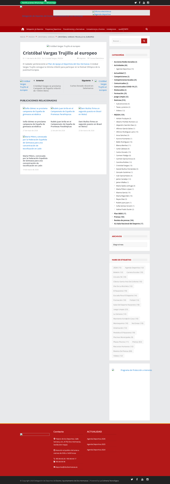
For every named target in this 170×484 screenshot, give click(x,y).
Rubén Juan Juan (122, 202)
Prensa (117, 217)
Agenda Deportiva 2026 (96, 439)
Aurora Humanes (123, 138)
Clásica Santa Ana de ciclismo (127, 281)
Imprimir (82, 58)
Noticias (117, 100)
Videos (119, 110)
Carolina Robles (122, 162)
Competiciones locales (123, 80)
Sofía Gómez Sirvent (124, 206)
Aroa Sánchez (121, 135)
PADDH (60, 58)
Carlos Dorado (122, 152)
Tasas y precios (122, 107)
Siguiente (86, 80)
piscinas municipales (123, 337)
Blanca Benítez (122, 145)
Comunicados (120, 83)
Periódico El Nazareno (124, 332)
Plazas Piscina (121, 342)
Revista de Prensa (122, 351)
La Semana (119, 314)
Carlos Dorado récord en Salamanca (81, 87)
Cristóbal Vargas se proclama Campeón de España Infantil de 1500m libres (47, 88)
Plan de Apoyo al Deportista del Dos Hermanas (69, 64)
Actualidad (119, 73)
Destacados (119, 90)
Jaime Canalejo (122, 179)
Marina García (121, 192)
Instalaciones (111, 29)
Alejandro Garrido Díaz (125, 125)
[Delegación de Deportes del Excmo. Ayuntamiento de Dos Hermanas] (35, 438)
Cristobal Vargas (51, 58)
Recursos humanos (123, 346)
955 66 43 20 (60, 459)
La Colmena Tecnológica (109, 480)
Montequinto (120, 323)
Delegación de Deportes (34, 29)
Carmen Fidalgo (122, 155)
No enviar (137, 323)
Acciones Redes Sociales (124, 62)
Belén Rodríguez (122, 142)
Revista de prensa (121, 220)
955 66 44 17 (71, 459)
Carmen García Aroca (124, 159)
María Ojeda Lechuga (124, 186)
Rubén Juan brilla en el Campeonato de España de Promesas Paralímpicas (63, 124)
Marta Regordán (122, 196)
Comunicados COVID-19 (124, 86)
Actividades (119, 65)
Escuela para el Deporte (125, 295)
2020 (117, 268)
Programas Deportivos (53, 29)
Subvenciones (121, 104)
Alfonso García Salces (124, 128)
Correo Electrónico (97, 58)
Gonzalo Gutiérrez (123, 172)
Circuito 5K (119, 277)
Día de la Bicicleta (123, 286)
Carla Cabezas (121, 148)
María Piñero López (123, 189)
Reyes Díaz (120, 199)
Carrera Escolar (135, 272)
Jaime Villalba (121, 182)
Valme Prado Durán (124, 209)
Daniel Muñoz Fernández (126, 169)
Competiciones (120, 76)
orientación (120, 328)
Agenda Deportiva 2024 (96, 449)
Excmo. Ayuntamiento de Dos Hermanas (72, 480)
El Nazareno (120, 291)
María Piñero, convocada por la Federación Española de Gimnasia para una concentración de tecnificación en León (35, 161)
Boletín (118, 272)
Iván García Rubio (123, 175)
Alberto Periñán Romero (125, 122)
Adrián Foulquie (122, 118)
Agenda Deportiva (123, 69)
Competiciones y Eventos (95, 29)
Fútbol (134, 300)
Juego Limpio (119, 97)
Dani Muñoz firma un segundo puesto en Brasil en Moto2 (90, 124)
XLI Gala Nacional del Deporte (127, 223)
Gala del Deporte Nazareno (126, 305)
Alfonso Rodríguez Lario (125, 132)
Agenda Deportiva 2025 (96, 444)
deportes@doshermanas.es (66, 467)
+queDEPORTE (123, 29)
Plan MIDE (118, 213)
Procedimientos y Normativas (73, 29)
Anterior (40, 80)
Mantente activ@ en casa (125, 319)
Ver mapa (63, 444)
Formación (118, 93)
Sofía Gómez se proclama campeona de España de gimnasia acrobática (34, 124)
